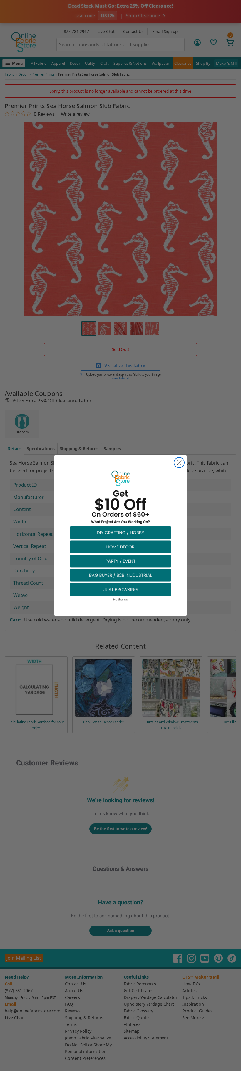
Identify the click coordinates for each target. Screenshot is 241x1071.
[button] (120, 532)
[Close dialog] (179, 462)
